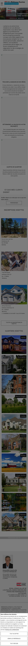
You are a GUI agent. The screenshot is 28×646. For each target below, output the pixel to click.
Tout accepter (14, 633)
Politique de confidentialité (12, 629)
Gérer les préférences (14, 638)
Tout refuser (14, 643)
